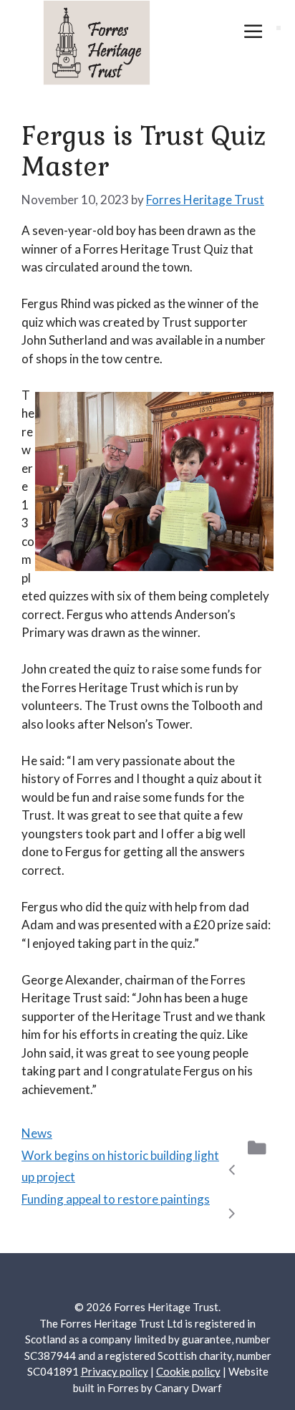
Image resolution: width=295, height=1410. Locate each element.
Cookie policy (188, 1371)
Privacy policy (114, 1371)
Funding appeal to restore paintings (115, 1199)
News (36, 1133)
